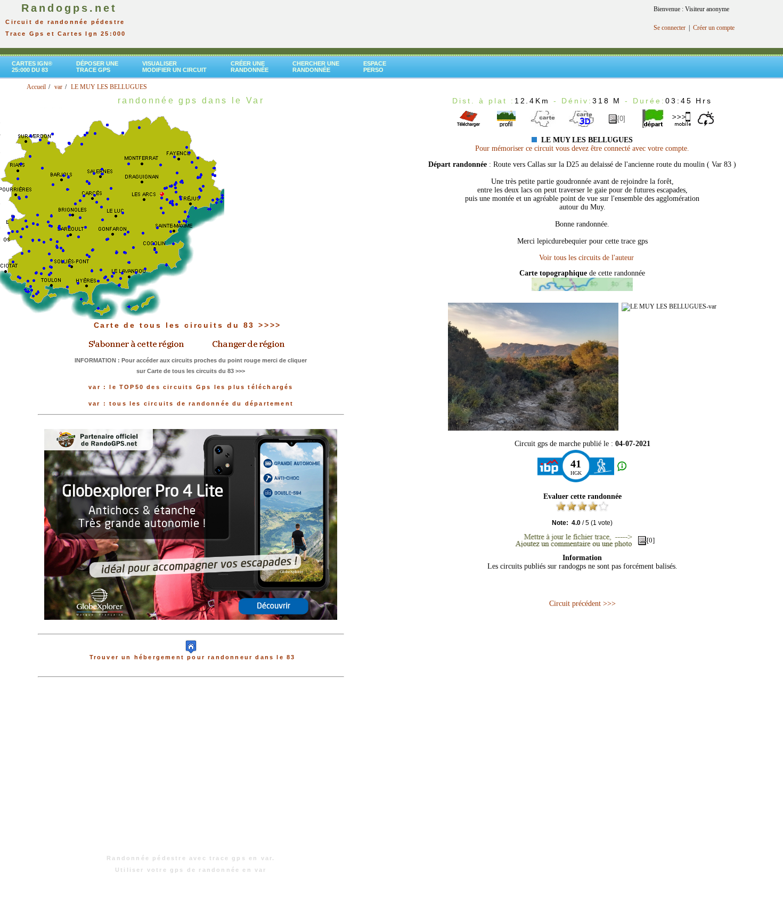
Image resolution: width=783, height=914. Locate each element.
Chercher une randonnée (315, 66)
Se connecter (670, 27)
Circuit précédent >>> (582, 604)
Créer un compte (714, 27)
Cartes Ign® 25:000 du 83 (32, 66)
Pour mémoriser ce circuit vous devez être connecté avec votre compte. (582, 148)
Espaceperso (374, 66)
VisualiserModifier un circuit (174, 66)
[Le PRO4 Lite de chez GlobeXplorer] (190, 628)
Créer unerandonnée (249, 66)
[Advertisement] (190, 771)
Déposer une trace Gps (97, 66)
